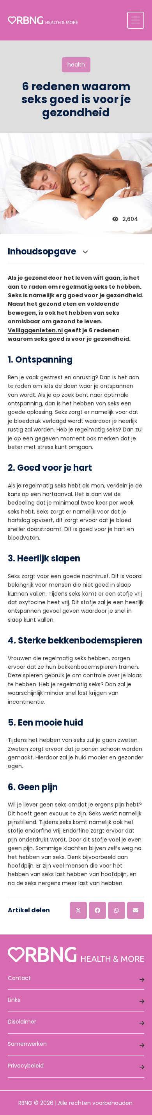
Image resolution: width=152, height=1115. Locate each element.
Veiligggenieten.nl (35, 330)
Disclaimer (22, 1022)
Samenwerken (27, 1044)
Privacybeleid (26, 1065)
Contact (19, 978)
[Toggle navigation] (135, 20)
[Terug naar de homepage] (43, 20)
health (76, 64)
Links (14, 1000)
